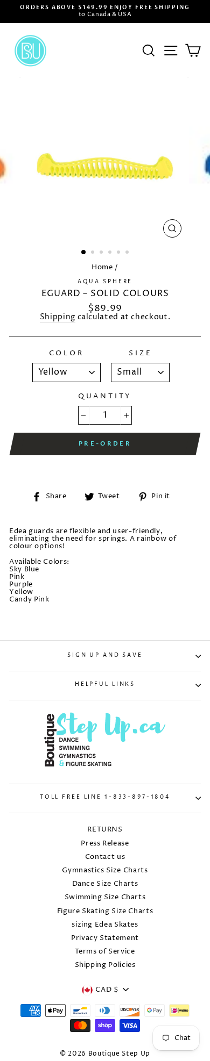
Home (102, 267)
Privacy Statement (105, 938)
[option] (105, 11)
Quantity (105, 396)
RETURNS (104, 829)
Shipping (57, 317)
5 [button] (119, 253)
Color (66, 353)
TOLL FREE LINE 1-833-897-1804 (105, 797)
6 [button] (128, 253)
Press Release (105, 843)
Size (140, 353)
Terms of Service (105, 951)
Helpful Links (105, 684)
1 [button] (84, 252)
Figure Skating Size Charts (105, 911)
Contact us (105, 857)
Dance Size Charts (105, 883)
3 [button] (102, 253)
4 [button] (111, 253)
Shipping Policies (105, 965)
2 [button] (93, 253)
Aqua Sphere (105, 281)
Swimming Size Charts (105, 897)
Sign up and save (105, 655)
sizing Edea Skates (105, 924)
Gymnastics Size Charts (105, 870)
